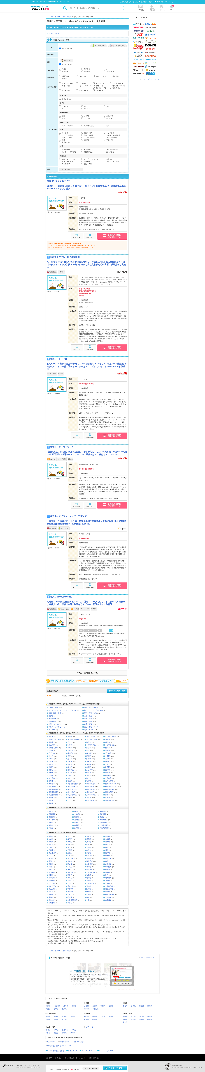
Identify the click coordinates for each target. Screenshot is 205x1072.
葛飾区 (51, 770)
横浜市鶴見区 (91, 784)
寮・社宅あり (88, 150)
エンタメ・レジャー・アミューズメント (62, 710)
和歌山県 (95, 1009)
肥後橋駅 (103, 814)
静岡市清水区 (109, 800)
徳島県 (149, 1019)
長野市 (51, 800)
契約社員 (87, 69)
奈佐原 (88, 836)
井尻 (87, 900)
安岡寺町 (89, 869)
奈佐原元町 (52, 886)
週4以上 (87, 109)
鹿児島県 (65, 1030)
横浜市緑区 (90, 792)
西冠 (106, 847)
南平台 (88, 850)
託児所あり (110, 152)
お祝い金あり (66, 99)
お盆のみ (64, 79)
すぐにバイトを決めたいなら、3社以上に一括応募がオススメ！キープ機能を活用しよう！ (87, 681)
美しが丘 (52, 900)
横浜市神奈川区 (110, 784)
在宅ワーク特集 (67, 83)
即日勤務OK (65, 164)
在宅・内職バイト (67, 86)
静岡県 (133, 1006)
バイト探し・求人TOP (53, 17)
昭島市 (88, 773)
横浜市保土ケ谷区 (111, 786)
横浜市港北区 (91, 789)
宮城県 (56, 1016)
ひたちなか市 (91, 737)
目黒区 (51, 762)
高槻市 (69, 17)
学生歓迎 (64, 133)
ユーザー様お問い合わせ (55, 1051)
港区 (69, 756)
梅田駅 (102, 817)
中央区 (51, 756)
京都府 (102, 1006)
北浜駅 (51, 811)
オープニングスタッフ (92, 159)
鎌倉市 (107, 795)
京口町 (51, 864)
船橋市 (88, 748)
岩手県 (48, 1019)
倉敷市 (51, 803)
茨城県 (48, 1009)
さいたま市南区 (91, 739)
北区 (106, 764)
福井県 (94, 1019)
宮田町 (88, 867)
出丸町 (70, 867)
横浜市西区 (52, 786)
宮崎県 (64, 1033)
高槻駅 (51, 825)
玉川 (50, 867)
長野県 (86, 1016)
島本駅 (76, 825)
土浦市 (70, 737)
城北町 (51, 839)
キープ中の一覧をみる (148, 958)
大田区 (70, 762)
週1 (85, 106)
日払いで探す (79, 1042)
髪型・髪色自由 (67, 162)
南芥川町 (71, 889)
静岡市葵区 (90, 800)
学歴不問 (109, 140)
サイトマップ (72, 1051)
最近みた (162, 10)
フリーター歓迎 (89, 138)
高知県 (125, 1022)
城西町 (88, 839)
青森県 (56, 1019)
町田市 (51, 775)
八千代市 (52, 753)
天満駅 (76, 828)
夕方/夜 (86, 116)
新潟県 (94, 1016)
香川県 (133, 1019)
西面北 (107, 844)
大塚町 (107, 839)
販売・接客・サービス (92, 707)
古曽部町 (52, 881)
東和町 (51, 897)
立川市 (107, 770)
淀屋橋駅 (77, 820)
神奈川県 (57, 1006)
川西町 (88, 847)
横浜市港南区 (53, 792)
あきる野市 (109, 781)
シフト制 (64, 106)
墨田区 (70, 759)
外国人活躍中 (88, 135)
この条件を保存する (91, 1068)
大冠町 (70, 881)
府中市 (70, 773)
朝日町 (70, 875)
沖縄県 (72, 1033)
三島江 (51, 847)
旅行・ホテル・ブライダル (93, 710)
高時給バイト (117, 88)
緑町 (50, 869)
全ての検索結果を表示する (87, 673)
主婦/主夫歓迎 (66, 138)
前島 (106, 861)
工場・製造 (88, 716)
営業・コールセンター (56, 724)
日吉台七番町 (109, 894)
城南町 (70, 839)
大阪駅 (51, 828)
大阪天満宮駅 (104, 828)
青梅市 (51, 773)
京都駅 (51, 822)
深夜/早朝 (109, 116)
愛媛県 (141, 1019)
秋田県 (64, 1019)
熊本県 (56, 1030)
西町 (87, 844)
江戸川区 (71, 770)
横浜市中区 (71, 786)
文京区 (107, 756)
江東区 (88, 759)
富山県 (111, 1016)
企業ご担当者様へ (95, 1058)
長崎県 (74, 1030)
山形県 (72, 1016)
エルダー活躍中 (67, 135)
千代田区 (108, 753)
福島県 (64, 1016)
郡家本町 (71, 872)
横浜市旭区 (71, 792)
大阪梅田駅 (103, 820)
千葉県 (74, 1006)
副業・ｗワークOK (68, 159)
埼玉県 (65, 1006)
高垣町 (70, 878)
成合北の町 (109, 889)
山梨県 (102, 1016)
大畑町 (70, 842)
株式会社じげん (22, 1065)
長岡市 (88, 798)
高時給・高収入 (89, 126)
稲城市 (70, 781)
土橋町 (70, 883)
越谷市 (107, 742)
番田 (50, 861)
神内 (106, 875)
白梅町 (107, 842)
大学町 (107, 883)
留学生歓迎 (65, 90)
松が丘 (70, 897)
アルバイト (110, 71)
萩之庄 (70, 864)
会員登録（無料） (148, 2)
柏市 (87, 750)
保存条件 (152, 10)
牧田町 (88, 875)
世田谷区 (89, 762)
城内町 (107, 856)
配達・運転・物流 (90, 713)
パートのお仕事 (117, 83)
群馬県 (64, 1009)
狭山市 (88, 742)
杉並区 (70, 764)
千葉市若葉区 (53, 748)
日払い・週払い (67, 126)
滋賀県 (111, 1006)
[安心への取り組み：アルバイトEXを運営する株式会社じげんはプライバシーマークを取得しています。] (168, 1066)
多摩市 (51, 781)
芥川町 (107, 836)
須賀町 (107, 853)
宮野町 (88, 858)
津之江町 (108, 858)
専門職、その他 (54, 33)
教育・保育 (88, 724)
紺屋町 (70, 853)
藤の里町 (52, 872)
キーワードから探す (106, 1051)
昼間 (63, 116)
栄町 (69, 856)
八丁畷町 (108, 900)
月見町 (51, 892)
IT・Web (52, 730)
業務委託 (64, 71)
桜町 (87, 897)
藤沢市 (51, 798)
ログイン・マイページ (165, 2)
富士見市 (52, 745)
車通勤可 (109, 159)
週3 (62, 109)
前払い (108, 126)
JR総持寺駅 (104, 825)
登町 (69, 844)
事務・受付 (88, 721)
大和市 (70, 798)
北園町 (88, 878)
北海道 (48, 1016)
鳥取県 (125, 1019)
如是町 (88, 894)
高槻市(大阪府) (66, 48)
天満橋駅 (52, 814)
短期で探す (51, 1042)
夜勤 (63, 118)
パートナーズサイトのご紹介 (150, 79)
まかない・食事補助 (68, 152)
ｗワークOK (99, 83)
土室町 (70, 894)
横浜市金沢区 (72, 789)
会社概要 (49, 1058)
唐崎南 (70, 861)
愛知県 (125, 1006)
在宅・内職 (88, 164)
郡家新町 (52, 878)
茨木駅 (76, 822)
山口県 (141, 1016)
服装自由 (87, 162)
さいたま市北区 (110, 737)
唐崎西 (51, 842)
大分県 (48, 1033)
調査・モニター (89, 730)
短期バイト (99, 86)
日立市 (51, 737)
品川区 (107, 759)
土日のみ (87, 118)
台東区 (51, 759)
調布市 (107, 773)
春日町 (51, 875)
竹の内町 (108, 867)
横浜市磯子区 (53, 789)
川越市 (107, 739)
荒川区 (51, 767)
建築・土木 (52, 718)
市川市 (70, 748)
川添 (106, 850)
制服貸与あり (88, 152)
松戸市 (107, 748)
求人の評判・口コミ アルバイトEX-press (61, 1046)
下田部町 (71, 858)
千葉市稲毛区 (109, 745)
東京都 (48, 1006)
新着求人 (141, 10)
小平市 (70, 775)
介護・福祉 (52, 721)
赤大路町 (71, 892)
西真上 (51, 850)
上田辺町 (89, 864)
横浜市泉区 (109, 792)
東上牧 (107, 869)
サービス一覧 (34, 1065)
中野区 (51, 764)
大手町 (70, 903)
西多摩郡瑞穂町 (73, 784)
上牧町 (107, 881)
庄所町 (88, 881)
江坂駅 (76, 817)
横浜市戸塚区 (109, 789)
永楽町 (51, 858)
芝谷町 (70, 869)
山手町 (107, 872)
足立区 (107, 767)
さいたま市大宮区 (55, 739)
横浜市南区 (90, 786)
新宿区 (88, 756)
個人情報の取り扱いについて (75, 1058)
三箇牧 (70, 850)
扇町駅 (76, 811)
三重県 (149, 1006)
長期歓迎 (115, 76)
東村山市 (108, 775)
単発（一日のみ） (101, 76)
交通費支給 (65, 150)
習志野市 (71, 750)
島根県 (149, 1016)
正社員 (64, 69)
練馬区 (88, 767)
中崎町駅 (77, 814)
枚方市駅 (52, 820)
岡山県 (133, 1016)
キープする (76, 237)
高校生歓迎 (99, 90)
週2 (107, 106)
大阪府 (63, 17)
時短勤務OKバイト (119, 86)
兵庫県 (94, 1006)
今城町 (107, 892)
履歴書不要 (65, 142)
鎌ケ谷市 (89, 753)
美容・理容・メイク (91, 727)
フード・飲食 (53, 707)
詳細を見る (90, 237)
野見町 (88, 892)
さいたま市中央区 (74, 739)
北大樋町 (108, 878)
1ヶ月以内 (82, 76)
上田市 (70, 800)
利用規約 (58, 1058)
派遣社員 (87, 71)
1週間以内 (65, 76)
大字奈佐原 (90, 883)
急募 (63, 140)
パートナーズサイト (88, 1051)
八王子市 (89, 770)
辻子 (69, 847)
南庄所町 (89, 856)
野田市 (51, 750)
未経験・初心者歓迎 (113, 135)
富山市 (107, 798)
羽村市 (88, 781)
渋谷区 (107, 762)
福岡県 (48, 1030)
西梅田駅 (52, 817)
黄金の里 (71, 886)
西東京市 (52, 784)
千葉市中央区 (91, 745)
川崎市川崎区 (91, 795)
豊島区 (88, 764)
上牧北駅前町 (72, 900)
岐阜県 (141, 1006)
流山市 (107, 750)
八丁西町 (52, 883)
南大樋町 (52, 889)
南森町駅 (103, 811)
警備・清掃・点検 (55, 713)
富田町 (70, 836)
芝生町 (51, 844)
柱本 (50, 856)
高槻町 (51, 836)
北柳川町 (108, 864)
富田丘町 (89, 861)
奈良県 (86, 1009)
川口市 (51, 742)
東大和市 (108, 778)
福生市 (88, 778)
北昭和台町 (109, 886)
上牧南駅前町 (91, 872)
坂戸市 (70, 745)
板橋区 (70, 767)
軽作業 (51, 716)
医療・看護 (88, 718)
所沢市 (70, 742)
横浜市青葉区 (53, 795)
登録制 (86, 140)
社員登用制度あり (112, 150)
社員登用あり (83, 90)
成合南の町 (52, 853)
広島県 (125, 1016)
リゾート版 (89, 1027)
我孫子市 (71, 753)
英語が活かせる (111, 138)
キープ (172, 7)
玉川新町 (108, 897)
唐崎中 (51, 894)
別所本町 (52, 903)
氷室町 (88, 853)
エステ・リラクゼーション (58, 727)
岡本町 (88, 889)
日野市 (88, 775)
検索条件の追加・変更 (117, 691)
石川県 (86, 1019)
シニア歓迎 (82, 83)
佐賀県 (56, 1033)
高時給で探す (64, 1042)
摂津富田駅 (103, 822)
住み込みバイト (100, 88)
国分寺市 (52, 778)
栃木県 (56, 1009)
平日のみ (109, 118)
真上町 (88, 842)
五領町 (88, 886)
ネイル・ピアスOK (112, 162)
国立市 (70, 778)
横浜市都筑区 (72, 795)
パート (108, 69)
